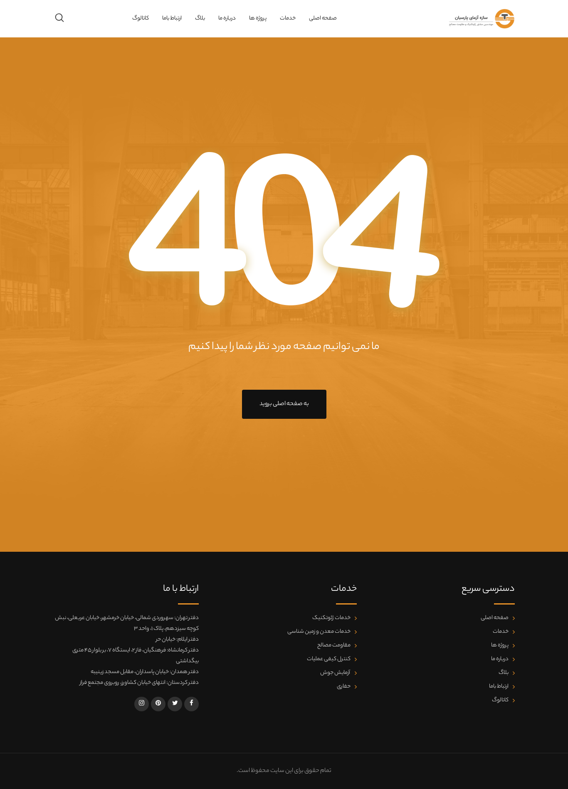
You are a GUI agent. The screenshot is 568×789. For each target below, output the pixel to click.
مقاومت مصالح (334, 645)
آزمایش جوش (335, 673)
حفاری (344, 686)
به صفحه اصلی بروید (284, 404)
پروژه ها (258, 18)
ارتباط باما (172, 18)
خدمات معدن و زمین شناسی (319, 632)
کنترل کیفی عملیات (329, 659)
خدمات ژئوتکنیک (331, 618)
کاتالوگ (140, 18)
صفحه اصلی (323, 18)
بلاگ (200, 18)
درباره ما (227, 18)
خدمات (288, 18)
